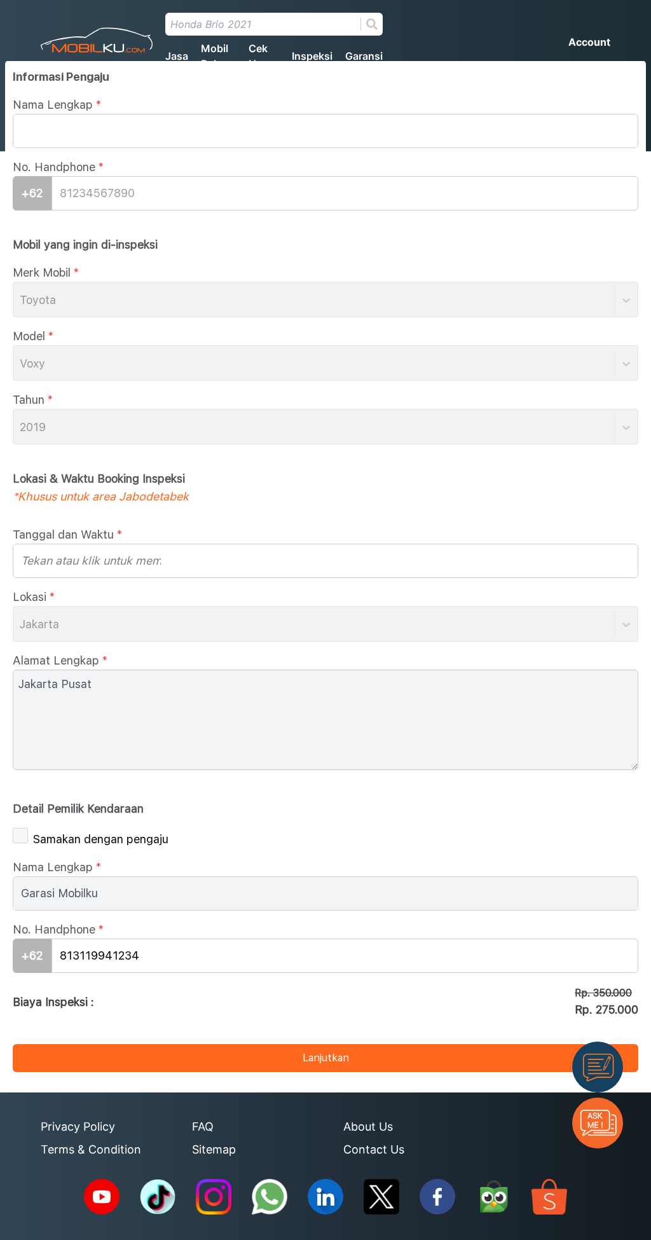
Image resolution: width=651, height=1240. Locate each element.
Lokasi (34, 596)
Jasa (176, 56)
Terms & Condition (91, 1149)
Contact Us (373, 1149)
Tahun (33, 399)
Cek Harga (263, 56)
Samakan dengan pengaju (100, 839)
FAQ (203, 1126)
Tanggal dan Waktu (67, 534)
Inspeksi (312, 56)
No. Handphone (58, 167)
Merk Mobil (46, 272)
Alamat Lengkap (60, 660)
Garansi (364, 56)
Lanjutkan (326, 1058)
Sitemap (214, 1149)
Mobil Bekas (216, 56)
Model (33, 336)
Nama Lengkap (57, 104)
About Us (368, 1126)
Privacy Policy (78, 1126)
